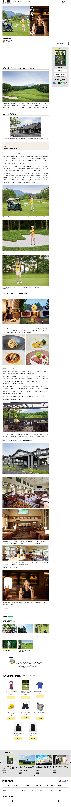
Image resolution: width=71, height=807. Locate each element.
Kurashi (6, 798)
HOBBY (27, 785)
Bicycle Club (4, 790)
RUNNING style (14, 790)
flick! (41, 790)
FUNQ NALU (23, 790)
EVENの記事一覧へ (60, 43)
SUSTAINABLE (50, 785)
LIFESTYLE (39, 785)
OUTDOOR (5, 785)
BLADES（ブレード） (34, 790)
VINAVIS (32, 789)
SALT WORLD (52, 789)
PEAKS (22, 789)
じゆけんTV (51, 790)
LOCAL (60, 785)
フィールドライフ (43, 789)
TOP (3, 3)
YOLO (3, 798)
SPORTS (7, 770)
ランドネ (13, 789)
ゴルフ (7, 608)
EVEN (5, 3)
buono (60, 790)
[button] (34, 775)
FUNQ (3, 789)
